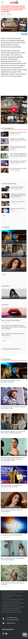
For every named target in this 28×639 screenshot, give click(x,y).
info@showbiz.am (10, 623)
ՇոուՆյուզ (3, 14)
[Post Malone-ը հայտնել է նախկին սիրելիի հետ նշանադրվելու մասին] (5, 141)
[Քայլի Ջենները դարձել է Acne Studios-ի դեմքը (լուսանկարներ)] (14, 294)
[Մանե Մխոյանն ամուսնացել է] (5, 203)
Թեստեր (5, 305)
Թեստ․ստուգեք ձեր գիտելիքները (11, 320)
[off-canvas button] (2, 2)
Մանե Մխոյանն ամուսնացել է (17, 201)
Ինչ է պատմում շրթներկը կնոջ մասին (11, 316)
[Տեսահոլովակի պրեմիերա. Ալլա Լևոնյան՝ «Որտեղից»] (14, 573)
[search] (25, 2)
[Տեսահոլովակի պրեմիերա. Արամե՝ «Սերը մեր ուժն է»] (5, 188)
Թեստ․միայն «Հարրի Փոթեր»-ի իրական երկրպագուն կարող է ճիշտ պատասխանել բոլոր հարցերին (14, 327)
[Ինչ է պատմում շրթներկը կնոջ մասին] (14, 312)
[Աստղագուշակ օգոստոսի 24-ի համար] (5, 210)
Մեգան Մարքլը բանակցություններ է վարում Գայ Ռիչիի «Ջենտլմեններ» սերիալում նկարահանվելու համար (18, 155)
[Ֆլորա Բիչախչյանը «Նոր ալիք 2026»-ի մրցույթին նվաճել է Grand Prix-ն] (5, 163)
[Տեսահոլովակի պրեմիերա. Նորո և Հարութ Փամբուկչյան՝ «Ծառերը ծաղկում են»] (5, 148)
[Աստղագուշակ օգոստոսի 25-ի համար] (14, 525)
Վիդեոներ (9, 14)
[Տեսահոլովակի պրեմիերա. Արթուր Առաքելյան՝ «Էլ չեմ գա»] (5, 134)
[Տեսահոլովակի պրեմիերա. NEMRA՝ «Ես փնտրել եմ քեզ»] (5, 170)
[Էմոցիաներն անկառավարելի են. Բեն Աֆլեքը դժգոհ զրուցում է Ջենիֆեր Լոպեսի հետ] (5, 195)
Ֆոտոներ (6, 286)
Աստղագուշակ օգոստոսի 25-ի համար (11, 535)
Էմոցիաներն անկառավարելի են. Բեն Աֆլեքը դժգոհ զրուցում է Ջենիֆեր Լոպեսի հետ (18, 195)
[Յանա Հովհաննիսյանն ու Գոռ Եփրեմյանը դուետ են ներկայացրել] (14, 548)
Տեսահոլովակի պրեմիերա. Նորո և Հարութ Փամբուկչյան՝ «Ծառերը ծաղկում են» (18, 148)
